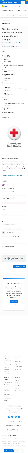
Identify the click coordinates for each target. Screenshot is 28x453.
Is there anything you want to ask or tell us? (11, 237)
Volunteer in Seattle (6, 439)
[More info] (13, 191)
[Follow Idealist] (9, 417)
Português (19, 421)
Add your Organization (7, 389)
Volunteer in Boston (6, 441)
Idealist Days (7, 374)
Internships (17, 361)
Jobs (16, 359)
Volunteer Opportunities (7, 359)
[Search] (24, 6)
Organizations (7, 367)
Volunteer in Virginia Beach (8, 446)
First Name (4, 206)
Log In (16, 6)
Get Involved (4, 10)
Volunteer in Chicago (20, 446)
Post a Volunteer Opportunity (8, 385)
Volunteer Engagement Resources (7, 394)
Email (3, 221)
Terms (7, 425)
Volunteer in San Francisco (19, 441)
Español (13, 421)
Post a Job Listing (8, 382)
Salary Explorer (18, 366)
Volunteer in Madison (6, 448)
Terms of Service (11, 259)
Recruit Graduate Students (8, 399)
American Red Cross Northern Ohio (12, 43)
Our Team (17, 383)
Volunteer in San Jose (18, 439)
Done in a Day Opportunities (7, 363)
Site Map (20, 425)
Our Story (17, 380)
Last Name (4, 214)
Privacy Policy (13, 425)
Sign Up (20, 6)
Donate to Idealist (19, 390)
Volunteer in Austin (16, 443)
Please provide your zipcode (8, 246)
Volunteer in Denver (6, 443)
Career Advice (18, 369)
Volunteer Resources (6, 370)
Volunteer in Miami (17, 448)
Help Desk (17, 388)
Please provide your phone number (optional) (11, 229)
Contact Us (17, 385)
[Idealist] (5, 6)
